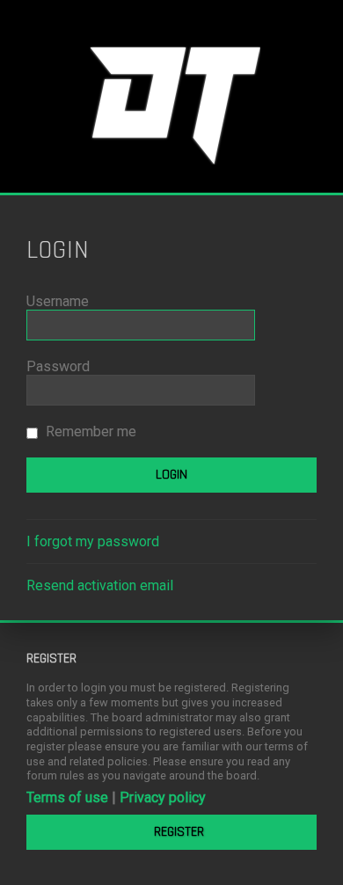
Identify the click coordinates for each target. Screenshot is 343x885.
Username (57, 301)
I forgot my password (92, 541)
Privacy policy (163, 797)
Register (179, 832)
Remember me (89, 431)
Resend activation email (99, 585)
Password (58, 366)
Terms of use (67, 797)
